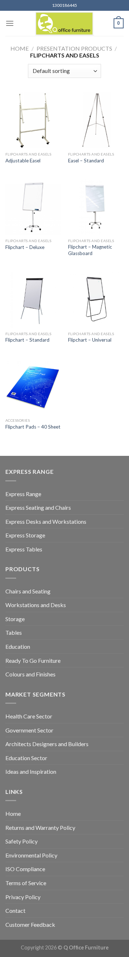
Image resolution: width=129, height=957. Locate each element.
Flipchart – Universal (89, 340)
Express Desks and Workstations (45, 521)
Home (19, 48)
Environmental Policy (31, 855)
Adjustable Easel (22, 160)
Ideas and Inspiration (30, 771)
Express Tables (23, 549)
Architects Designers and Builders (47, 743)
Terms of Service (25, 882)
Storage (15, 618)
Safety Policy (21, 841)
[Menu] (9, 23)
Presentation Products (74, 48)
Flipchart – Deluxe (24, 247)
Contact (15, 910)
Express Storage (25, 535)
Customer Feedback (30, 924)
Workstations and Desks (35, 604)
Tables (13, 632)
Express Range (23, 493)
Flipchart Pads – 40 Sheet (33, 427)
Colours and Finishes (30, 674)
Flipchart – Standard (27, 340)
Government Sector (29, 730)
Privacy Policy (22, 896)
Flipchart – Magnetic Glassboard (90, 250)
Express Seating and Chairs (38, 507)
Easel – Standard (86, 160)
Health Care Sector (28, 716)
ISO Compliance (25, 868)
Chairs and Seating (28, 591)
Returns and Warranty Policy (40, 827)
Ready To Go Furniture (33, 660)
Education (17, 646)
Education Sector (26, 757)
